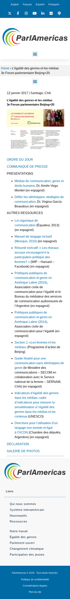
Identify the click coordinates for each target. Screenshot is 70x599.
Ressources (18, 521)
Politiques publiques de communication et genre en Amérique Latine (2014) (33, 317)
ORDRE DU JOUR (20, 159)
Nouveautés (18, 515)
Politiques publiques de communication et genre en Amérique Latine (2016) (33, 277)
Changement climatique (27, 548)
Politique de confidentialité (35, 579)
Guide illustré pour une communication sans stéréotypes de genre (39, 363)
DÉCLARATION (18, 444)
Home (5, 68)
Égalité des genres (23, 537)
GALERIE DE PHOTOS (23, 451)
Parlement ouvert (22, 542)
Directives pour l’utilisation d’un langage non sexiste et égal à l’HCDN (36, 427)
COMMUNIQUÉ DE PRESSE (27, 166)
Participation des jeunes (27, 554)
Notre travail (19, 531)
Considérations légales (35, 585)
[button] (35, 54)
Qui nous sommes (23, 504)
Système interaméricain (27, 509)
